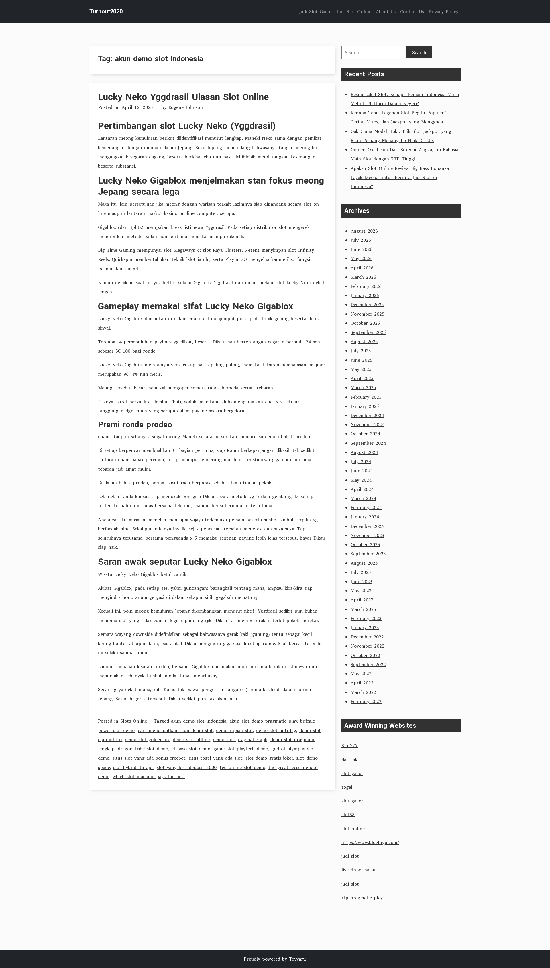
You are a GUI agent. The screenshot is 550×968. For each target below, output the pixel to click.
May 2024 (361, 480)
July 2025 (361, 350)
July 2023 (361, 572)
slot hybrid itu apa (133, 767)
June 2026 (361, 249)
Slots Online (133, 721)
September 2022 (368, 664)
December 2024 (367, 415)
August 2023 (364, 563)
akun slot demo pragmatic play (263, 721)
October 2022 (365, 655)
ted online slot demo (242, 767)
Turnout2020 (106, 11)
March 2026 (363, 277)
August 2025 (364, 341)
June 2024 (361, 470)
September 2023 (368, 553)
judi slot (350, 856)
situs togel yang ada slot (215, 758)
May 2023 (361, 590)
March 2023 (363, 609)
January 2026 (365, 295)
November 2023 (367, 535)
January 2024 (365, 516)
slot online (353, 828)
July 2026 (361, 240)
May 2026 (361, 258)
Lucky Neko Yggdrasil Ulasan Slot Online (183, 96)
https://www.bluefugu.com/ (370, 842)
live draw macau (358, 870)
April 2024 (362, 489)
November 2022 (367, 646)
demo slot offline (191, 739)
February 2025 (366, 397)
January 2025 (365, 406)
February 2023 (366, 618)
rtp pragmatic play (362, 897)
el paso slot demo (190, 748)
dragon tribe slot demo (143, 748)
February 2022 (366, 701)
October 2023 (365, 544)
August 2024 (364, 452)
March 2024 (363, 498)
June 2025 (361, 360)
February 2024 (366, 507)
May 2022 (361, 673)
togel (346, 787)
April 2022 (362, 683)
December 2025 (367, 304)
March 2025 (363, 387)
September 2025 (368, 332)
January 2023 (365, 627)
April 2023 (362, 600)
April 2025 (362, 378)
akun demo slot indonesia (198, 721)
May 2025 (361, 369)
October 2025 (365, 323)
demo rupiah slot (234, 730)
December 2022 (367, 636)
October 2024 (365, 433)
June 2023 (361, 581)
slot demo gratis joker (269, 758)
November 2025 (367, 314)
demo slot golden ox (147, 739)
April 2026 (362, 268)
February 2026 (366, 286)
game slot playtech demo (240, 748)
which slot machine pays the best (149, 776)
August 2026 (364, 231)
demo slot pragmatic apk (240, 739)
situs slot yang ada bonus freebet (149, 758)
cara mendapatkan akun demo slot (175, 730)
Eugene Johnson (185, 107)
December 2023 (367, 526)
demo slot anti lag (276, 730)
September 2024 (368, 443)
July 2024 (361, 461)
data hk (349, 759)
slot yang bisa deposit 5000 (187, 767)
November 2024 (367, 424)
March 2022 (363, 692)
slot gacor (352, 773)
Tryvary (297, 959)
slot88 (348, 814)
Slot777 (349, 745)
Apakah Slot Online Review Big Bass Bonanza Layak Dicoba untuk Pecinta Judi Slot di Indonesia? (400, 177)
